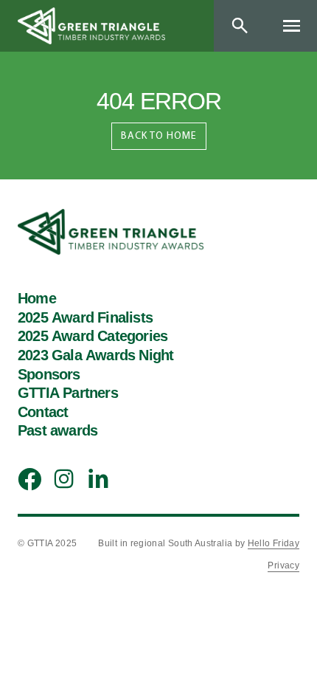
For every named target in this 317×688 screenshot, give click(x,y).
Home (37, 299)
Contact (43, 412)
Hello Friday (273, 543)
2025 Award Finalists (85, 318)
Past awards (57, 431)
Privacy (283, 565)
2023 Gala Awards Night (95, 355)
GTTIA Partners (68, 393)
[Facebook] (26, 479)
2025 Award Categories (92, 336)
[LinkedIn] (94, 478)
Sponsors (49, 375)
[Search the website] (239, 26)
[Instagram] (60, 479)
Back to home (159, 135)
